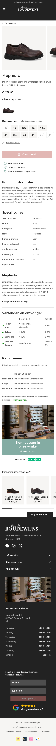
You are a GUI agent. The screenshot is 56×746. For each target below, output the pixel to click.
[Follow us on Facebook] (7, 545)
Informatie (11, 555)
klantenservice (19, 400)
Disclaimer (45, 732)
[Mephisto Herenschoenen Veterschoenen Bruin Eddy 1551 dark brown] (8, 109)
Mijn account (12, 568)
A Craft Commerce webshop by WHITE (28, 727)
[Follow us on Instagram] (13, 545)
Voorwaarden (31, 732)
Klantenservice (13, 562)
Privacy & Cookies (14, 732)
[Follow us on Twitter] (21, 545)
